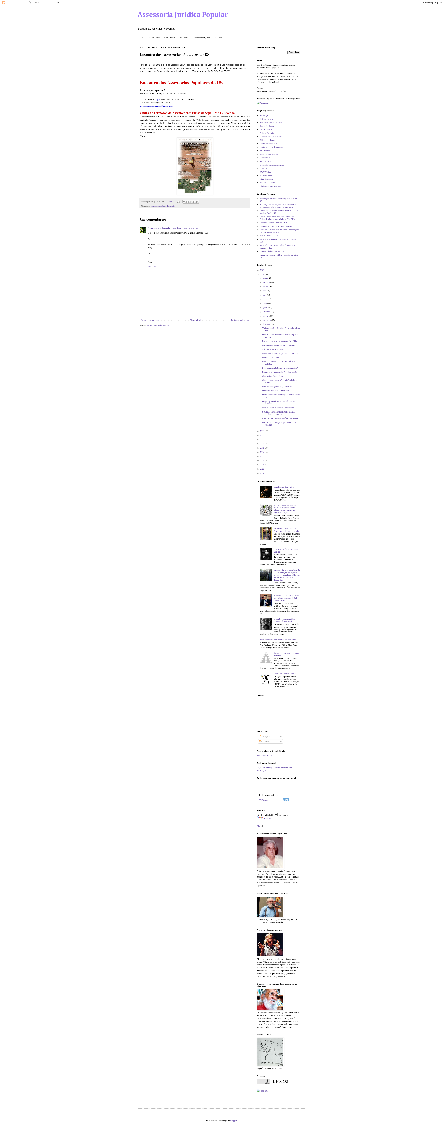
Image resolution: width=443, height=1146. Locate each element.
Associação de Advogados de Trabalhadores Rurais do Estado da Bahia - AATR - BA (278, 205)
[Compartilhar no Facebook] (194, 202)
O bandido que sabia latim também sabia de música (284, 620)
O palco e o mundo (267, 168)
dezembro (267, 324)
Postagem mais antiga (240, 320)
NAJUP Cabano (266, 161)
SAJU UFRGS (266, 175)
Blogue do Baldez (267, 126)
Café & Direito (266, 129)
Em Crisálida (265, 150)
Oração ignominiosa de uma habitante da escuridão (278, 402)
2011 (262, 431)
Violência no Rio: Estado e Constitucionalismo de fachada (286, 529)
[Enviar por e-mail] (184, 202)
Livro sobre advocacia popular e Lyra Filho (279, 341)
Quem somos (154, 37)
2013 (262, 439)
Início (142, 37)
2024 (262, 473)
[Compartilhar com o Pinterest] (197, 202)
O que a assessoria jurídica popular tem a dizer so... (281, 395)
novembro (267, 320)
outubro (266, 315)
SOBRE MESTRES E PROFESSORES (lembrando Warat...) (278, 413)
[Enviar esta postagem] (178, 201)
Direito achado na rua (268, 143)
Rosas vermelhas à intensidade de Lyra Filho (278, 639)
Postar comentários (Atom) (158, 325)
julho (265, 303)
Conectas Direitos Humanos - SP (273, 222)
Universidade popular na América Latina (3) (280, 345)
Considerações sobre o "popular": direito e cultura (279, 381)
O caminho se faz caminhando (272, 164)
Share (259, 826)
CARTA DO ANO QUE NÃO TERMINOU (280, 418)
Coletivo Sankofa (267, 132)
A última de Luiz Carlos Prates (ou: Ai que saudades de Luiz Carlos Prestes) (286, 598)
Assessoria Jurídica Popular (183, 15)
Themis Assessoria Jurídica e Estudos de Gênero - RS (280, 256)
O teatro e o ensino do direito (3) (275, 390)
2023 (262, 468)
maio (265, 294)
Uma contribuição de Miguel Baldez (277, 386)
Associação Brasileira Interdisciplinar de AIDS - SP (279, 199)
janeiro (266, 277)
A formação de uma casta (272, 349)
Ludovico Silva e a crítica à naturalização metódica (278, 362)
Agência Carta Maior (268, 118)
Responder (152, 266)
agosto (265, 307)
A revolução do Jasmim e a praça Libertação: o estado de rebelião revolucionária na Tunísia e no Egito (285, 509)
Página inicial (195, 320)
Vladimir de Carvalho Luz (270, 185)
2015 (262, 447)
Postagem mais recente (150, 320)
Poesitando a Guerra (270, 357)
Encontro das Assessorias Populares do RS (280, 372)
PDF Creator (264, 800)
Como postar (169, 37)
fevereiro (266, 282)
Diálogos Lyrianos (267, 140)
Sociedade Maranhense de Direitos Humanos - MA (279, 240)
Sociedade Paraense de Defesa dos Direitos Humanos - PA (277, 246)
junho (265, 299)
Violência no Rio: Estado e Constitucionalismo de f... (281, 329)
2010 (262, 274)
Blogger (233, 1120)
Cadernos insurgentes (202, 37)
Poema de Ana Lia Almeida (285, 673)
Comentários (266, 741)
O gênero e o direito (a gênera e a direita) (286, 550)
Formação (171, 206)
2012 (262, 435)
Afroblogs (264, 115)
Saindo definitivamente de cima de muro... (286, 654)
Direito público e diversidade (271, 147)
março (265, 286)
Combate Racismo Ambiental (271, 136)
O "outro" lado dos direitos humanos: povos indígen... (280, 335)
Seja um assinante (264, 755)
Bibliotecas (183, 37)
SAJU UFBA (265, 171)
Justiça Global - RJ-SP (269, 235)
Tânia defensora (266, 178)
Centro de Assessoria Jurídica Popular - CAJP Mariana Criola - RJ (279, 211)
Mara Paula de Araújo (269, 154)
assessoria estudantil (158, 206)
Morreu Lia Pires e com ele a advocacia (278, 407)
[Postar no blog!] (187, 202)
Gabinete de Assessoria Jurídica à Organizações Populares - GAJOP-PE (279, 230)
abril (265, 290)
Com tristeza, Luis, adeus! (272, 376)
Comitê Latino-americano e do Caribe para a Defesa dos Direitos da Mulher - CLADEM (277, 217)
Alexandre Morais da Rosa (271, 122)
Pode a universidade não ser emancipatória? (280, 367)
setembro (266, 311)
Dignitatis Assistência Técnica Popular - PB (277, 226)
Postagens (265, 736)
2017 (262, 456)
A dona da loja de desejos (159, 228)
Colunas (218, 37)
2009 (262, 269)
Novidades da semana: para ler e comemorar (280, 353)
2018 (262, 460)
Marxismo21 (265, 157)
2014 (262, 443)
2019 (262, 464)
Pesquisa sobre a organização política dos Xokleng (279, 423)
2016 (262, 452)
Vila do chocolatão (267, 182)
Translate (267, 818)
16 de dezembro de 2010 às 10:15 (185, 228)
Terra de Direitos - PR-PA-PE (272, 251)
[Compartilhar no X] (190, 202)
